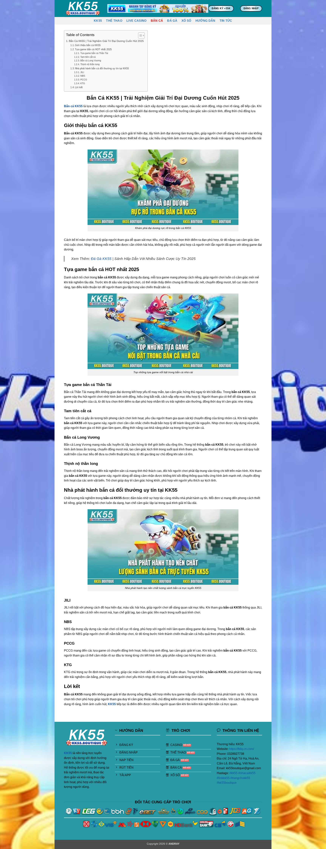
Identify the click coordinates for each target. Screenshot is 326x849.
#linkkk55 (223, 778)
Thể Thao (114, 20)
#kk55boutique (227, 782)
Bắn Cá (157, 20)
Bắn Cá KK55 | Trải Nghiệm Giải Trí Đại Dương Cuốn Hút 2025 (106, 40)
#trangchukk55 (240, 778)
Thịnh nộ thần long (89, 64)
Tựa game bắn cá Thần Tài (94, 53)
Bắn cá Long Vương (90, 60)
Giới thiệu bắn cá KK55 (88, 45)
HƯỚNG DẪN (205, 20)
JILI (82, 72)
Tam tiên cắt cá (87, 57)
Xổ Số (186, 20)
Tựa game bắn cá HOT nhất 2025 (93, 49)
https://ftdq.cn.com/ (241, 748)
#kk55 (233, 773)
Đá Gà (172, 20)
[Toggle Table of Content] (139, 35)
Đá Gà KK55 (101, 259)
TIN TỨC (226, 20)
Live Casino (136, 20)
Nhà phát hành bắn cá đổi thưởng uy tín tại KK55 (102, 68)
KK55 (98, 20)
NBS (82, 76)
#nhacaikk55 (246, 773)
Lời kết (79, 87)
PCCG (83, 79)
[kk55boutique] (83, 8)
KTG (82, 83)
